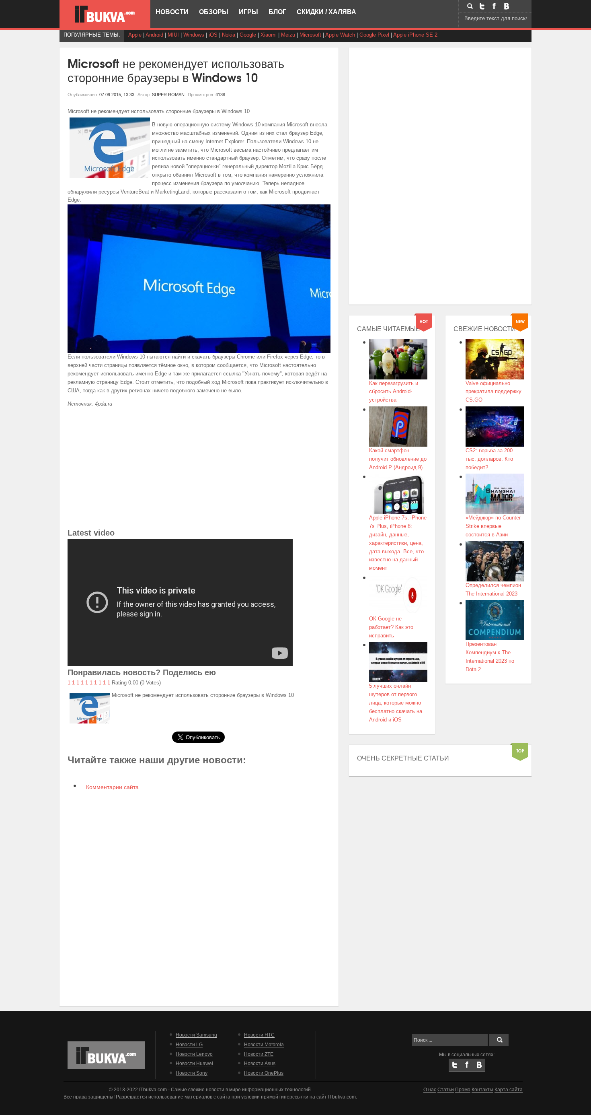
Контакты (482, 1089)
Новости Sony (191, 1073)
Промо (462, 1089)
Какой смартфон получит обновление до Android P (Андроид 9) (398, 458)
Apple (135, 35)
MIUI (173, 35)
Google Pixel (374, 35)
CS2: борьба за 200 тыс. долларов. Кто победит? (489, 458)
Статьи (445, 1089)
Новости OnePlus (263, 1073)
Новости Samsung (196, 1034)
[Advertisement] (199, 470)
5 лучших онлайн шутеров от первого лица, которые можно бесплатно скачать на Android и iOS (395, 702)
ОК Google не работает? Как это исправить (391, 627)
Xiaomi (269, 35)
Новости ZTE (258, 1054)
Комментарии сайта (111, 787)
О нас (429, 1089)
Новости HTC (259, 1034)
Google (248, 35)
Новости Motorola (264, 1044)
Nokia (228, 35)
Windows (193, 35)
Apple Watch (340, 35)
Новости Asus (259, 1063)
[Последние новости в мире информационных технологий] (105, 14)
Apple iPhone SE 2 (415, 35)
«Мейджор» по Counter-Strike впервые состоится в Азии (494, 526)
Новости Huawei (194, 1063)
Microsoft (310, 35)
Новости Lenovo (194, 1054)
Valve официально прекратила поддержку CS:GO (493, 391)
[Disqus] (199, 897)
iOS (213, 35)
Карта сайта (509, 1089)
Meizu (288, 35)
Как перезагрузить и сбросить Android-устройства (393, 391)
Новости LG (189, 1044)
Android (154, 35)
